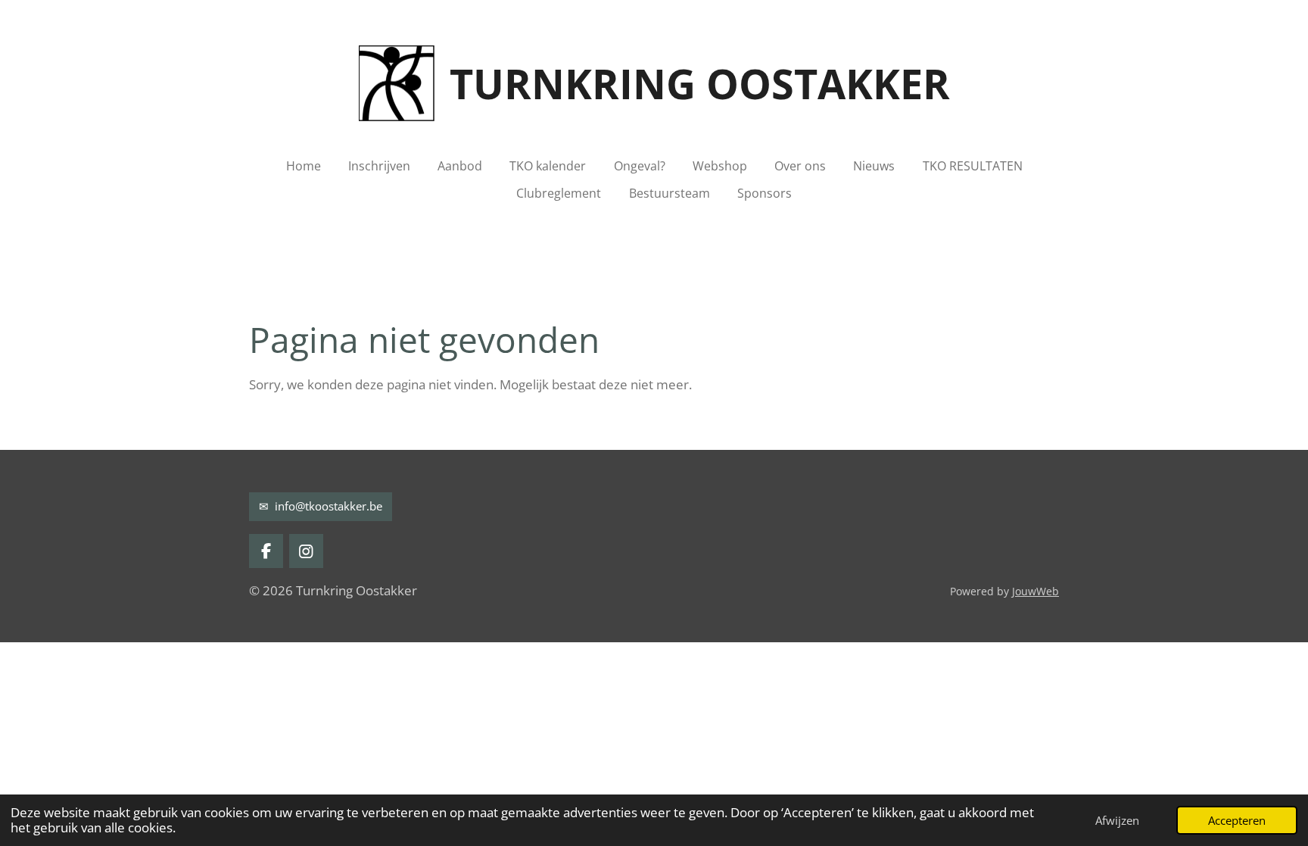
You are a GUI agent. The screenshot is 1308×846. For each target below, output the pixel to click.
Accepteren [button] (1237, 820)
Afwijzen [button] (1117, 820)
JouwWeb (1035, 591)
